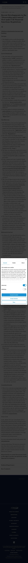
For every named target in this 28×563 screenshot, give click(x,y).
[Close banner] (26, 259)
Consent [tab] (5, 262)
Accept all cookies (14, 294)
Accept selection (14, 298)
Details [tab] (14, 262)
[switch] (25, 289)
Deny (14, 302)
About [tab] (23, 262)
